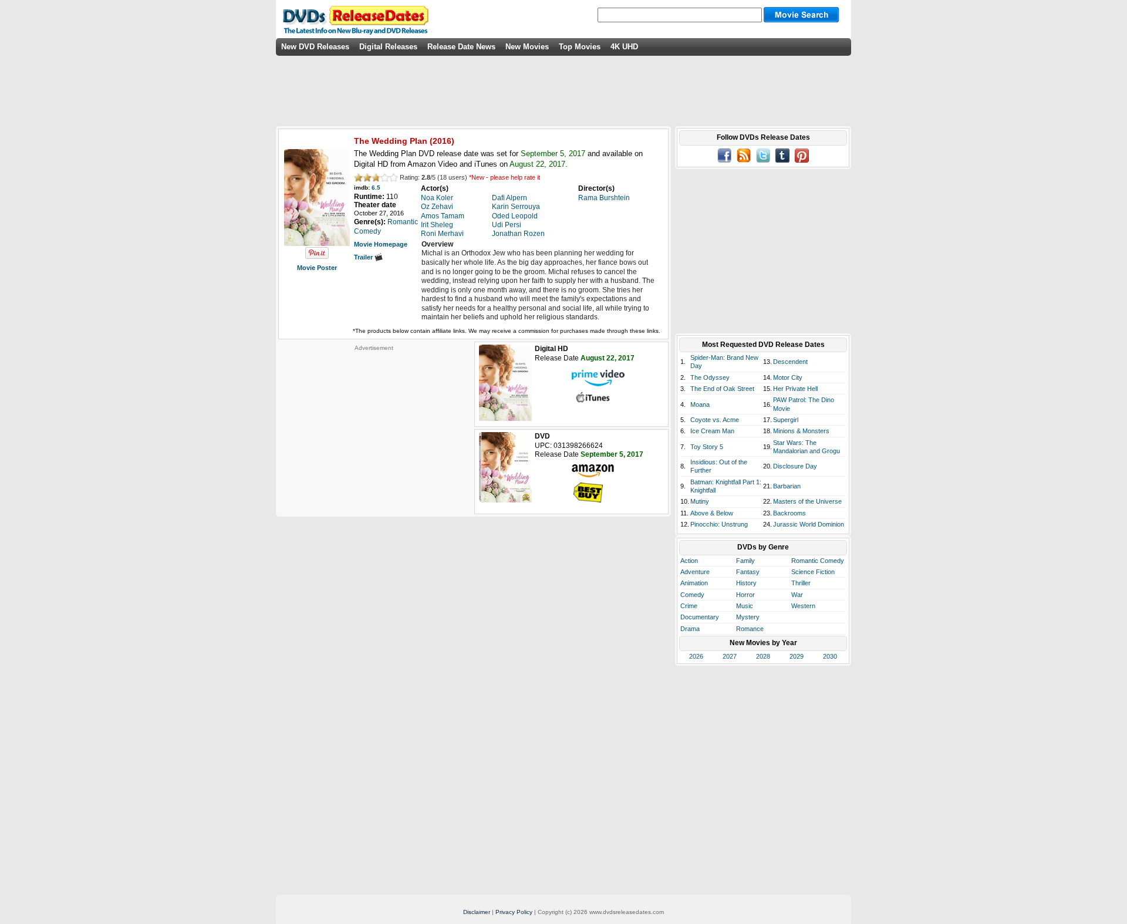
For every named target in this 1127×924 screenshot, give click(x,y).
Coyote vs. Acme (714, 419)
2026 (696, 656)
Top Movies (579, 46)
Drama (690, 628)
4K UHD (624, 46)
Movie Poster (317, 267)
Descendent (790, 361)
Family (745, 560)
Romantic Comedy (817, 560)
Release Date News (461, 46)
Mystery (748, 617)
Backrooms (789, 513)
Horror (745, 594)
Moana (700, 404)
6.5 (376, 187)
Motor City (787, 377)
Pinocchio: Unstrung (719, 524)
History (746, 582)
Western (803, 605)
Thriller (801, 582)
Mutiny (699, 501)
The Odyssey (710, 377)
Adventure (695, 571)
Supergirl (785, 419)
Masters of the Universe (807, 501)
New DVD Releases (315, 46)
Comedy (692, 594)
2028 (763, 656)
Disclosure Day (795, 466)
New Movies (527, 46)
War (797, 594)
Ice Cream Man (712, 430)
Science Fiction (813, 571)
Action (689, 560)
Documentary (699, 617)
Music (744, 605)
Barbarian (787, 486)
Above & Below (711, 513)
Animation (694, 582)
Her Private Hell (795, 388)
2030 (830, 656)
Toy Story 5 (706, 446)
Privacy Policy (513, 912)
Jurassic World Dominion (808, 524)
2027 (730, 656)
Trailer (364, 257)
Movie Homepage (380, 244)
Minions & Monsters (801, 430)
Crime (688, 605)
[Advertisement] (374, 425)
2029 (796, 656)
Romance (750, 628)
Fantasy (748, 571)
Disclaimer (476, 912)
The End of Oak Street (722, 388)
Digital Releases (388, 46)
